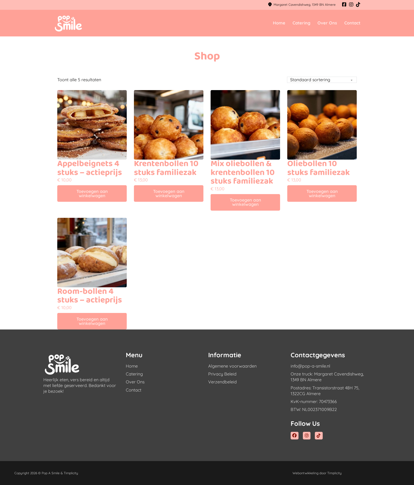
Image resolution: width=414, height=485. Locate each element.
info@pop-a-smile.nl (310, 366)
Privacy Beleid (222, 374)
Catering (301, 23)
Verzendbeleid (222, 382)
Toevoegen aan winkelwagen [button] (92, 193)
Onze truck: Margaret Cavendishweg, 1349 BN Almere (327, 376)
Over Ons (327, 23)
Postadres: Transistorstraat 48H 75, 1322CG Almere (325, 390)
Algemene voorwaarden (232, 366)
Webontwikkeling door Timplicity (317, 473)
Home (279, 23)
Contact (352, 23)
